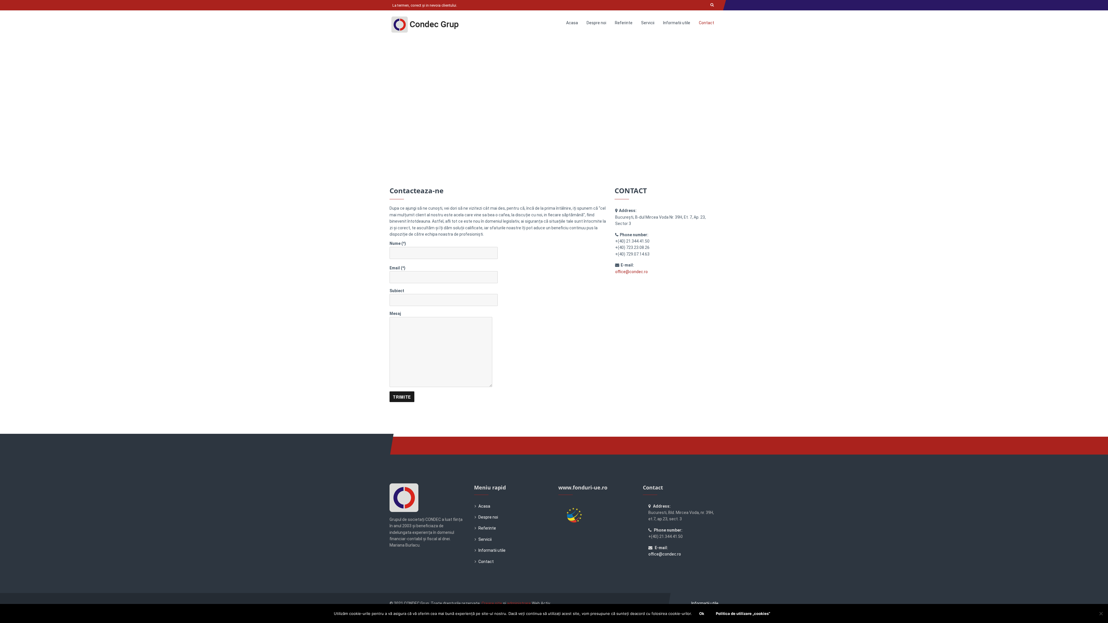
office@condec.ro (631, 271)
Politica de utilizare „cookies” (743, 613)
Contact (706, 22)
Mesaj (395, 313)
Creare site (492, 603)
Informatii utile (676, 22)
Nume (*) (398, 243)
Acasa (572, 22)
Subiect (397, 290)
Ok (701, 613)
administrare (519, 603)
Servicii (647, 22)
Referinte (623, 22)
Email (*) (397, 268)
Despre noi (596, 22)
